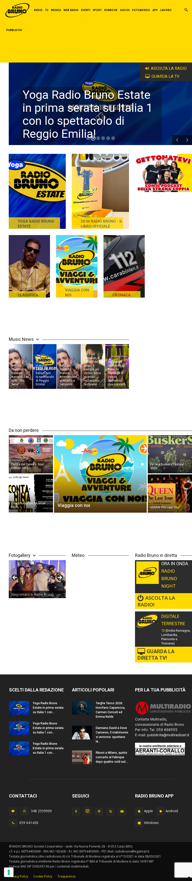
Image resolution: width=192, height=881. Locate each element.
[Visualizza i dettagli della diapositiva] (37, 579)
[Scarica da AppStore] (139, 811)
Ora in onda (174, 563)
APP (155, 10)
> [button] (59, 578)
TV (46, 10)
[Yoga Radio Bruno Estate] (37, 191)
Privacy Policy (18, 876)
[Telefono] (13, 823)
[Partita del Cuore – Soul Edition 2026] (31, 454)
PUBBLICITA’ (14, 30)
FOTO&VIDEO (141, 10)
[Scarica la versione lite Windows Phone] (139, 823)
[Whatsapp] (24, 811)
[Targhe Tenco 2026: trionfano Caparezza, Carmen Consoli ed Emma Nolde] (82, 708)
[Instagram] (88, 811)
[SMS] (13, 811)
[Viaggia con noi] (76, 266)
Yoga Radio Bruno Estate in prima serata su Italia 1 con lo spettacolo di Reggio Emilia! (87, 114)
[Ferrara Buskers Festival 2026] (170, 454)
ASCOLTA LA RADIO (169, 68)
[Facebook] (76, 812)
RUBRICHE (111, 10)
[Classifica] (29, 266)
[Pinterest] (99, 812)
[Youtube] (122, 812)
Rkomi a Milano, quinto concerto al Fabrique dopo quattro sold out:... (112, 757)
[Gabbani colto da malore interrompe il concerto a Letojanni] (69, 366)
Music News (21, 339)
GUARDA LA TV (166, 76)
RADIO (38, 10)
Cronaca (121, 295)
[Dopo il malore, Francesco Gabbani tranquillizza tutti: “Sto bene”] (20, 366)
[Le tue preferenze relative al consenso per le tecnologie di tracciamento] (9, 872)
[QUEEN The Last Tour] (170, 493)
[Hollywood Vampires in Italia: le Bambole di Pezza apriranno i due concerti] (117, 366)
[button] (186, 10)
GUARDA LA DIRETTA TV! (156, 654)
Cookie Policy (42, 876)
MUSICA (56, 10)
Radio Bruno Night (169, 578)
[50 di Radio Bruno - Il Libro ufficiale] (100, 191)
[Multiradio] (163, 714)
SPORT (97, 10)
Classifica (28, 295)
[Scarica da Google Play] (160, 811)
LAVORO (166, 10)
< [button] (15, 578)
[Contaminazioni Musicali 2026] (31, 493)
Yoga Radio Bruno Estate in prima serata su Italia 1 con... (48, 707)
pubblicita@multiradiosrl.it (168, 735)
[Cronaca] (124, 266)
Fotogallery (19, 555)
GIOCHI (125, 10)
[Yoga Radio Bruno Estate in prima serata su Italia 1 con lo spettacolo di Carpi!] (19, 708)
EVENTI (85, 10)
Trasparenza (67, 876)
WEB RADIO (71, 10)
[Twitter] (110, 812)
